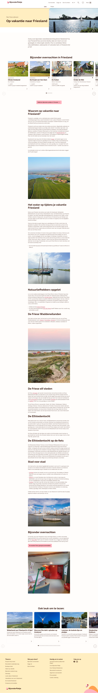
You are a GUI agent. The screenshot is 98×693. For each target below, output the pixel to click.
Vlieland (42, 320)
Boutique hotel (9, 666)
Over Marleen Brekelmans (56, 668)
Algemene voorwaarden (56, 672)
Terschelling (47, 320)
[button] (94, 93)
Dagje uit (59, 2)
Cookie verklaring (54, 677)
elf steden (35, 393)
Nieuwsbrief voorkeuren (56, 670)
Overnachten (51, 2)
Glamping (7, 673)
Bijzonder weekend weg (11, 671)
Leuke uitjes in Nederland (11, 676)
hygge (52, 139)
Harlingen (53, 399)
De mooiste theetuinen (10, 680)
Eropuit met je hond (10, 661)
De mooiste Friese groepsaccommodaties (40, 545)
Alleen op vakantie (9, 668)
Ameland (53, 320)
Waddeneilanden (61, 132)
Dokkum (31, 401)
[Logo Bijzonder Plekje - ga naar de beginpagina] (14, 2)
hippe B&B (34, 539)
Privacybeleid (53, 675)
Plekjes (52, 6)
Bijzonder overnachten (33, 661)
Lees (45, 6)
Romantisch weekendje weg (12, 664)
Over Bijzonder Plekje (55, 665)
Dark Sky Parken (47, 308)
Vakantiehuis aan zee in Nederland (13, 678)
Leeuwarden (34, 399)
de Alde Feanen (48, 297)
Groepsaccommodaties (11, 683)
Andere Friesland (41, 307)
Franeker (31, 482)
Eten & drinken (66, 2)
